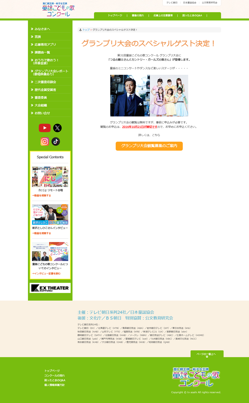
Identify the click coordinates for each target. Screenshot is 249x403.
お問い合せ (42, 113)
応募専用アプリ (45, 44)
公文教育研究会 (209, 2)
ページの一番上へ (207, 354)
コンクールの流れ (54, 376)
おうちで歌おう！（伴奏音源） (45, 62)
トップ (86, 30)
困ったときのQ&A (192, 15)
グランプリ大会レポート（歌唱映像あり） (49, 73)
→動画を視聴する (41, 195)
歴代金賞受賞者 (45, 90)
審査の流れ (138, 15)
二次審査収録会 (45, 82)
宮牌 (38, 37)
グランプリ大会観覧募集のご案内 (149, 146)
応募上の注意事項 (163, 15)
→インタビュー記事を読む (46, 273)
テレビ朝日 (172, 2)
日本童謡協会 (189, 2)
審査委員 (41, 97)
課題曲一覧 (42, 52)
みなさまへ (42, 29)
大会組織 (41, 105)
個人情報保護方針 (54, 385)
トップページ (115, 15)
